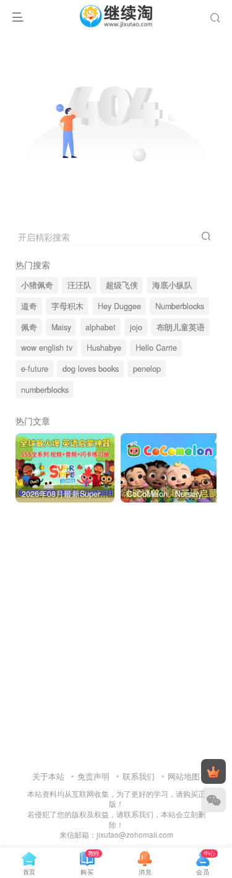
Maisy (61, 327)
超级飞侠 (122, 285)
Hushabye (104, 347)
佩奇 (29, 327)
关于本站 (48, 776)
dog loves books (90, 368)
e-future (34, 368)
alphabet (100, 327)
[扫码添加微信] (213, 800)
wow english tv (46, 347)
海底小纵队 (172, 285)
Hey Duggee (119, 306)
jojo (136, 327)
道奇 (29, 306)
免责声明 (93, 776)
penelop (147, 368)
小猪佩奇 (37, 285)
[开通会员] (213, 771)
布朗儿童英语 (181, 327)
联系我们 (138, 776)
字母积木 (67, 306)
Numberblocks (179, 306)
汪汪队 (79, 285)
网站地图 (184, 776)
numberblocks (45, 389)
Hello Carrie (156, 347)
